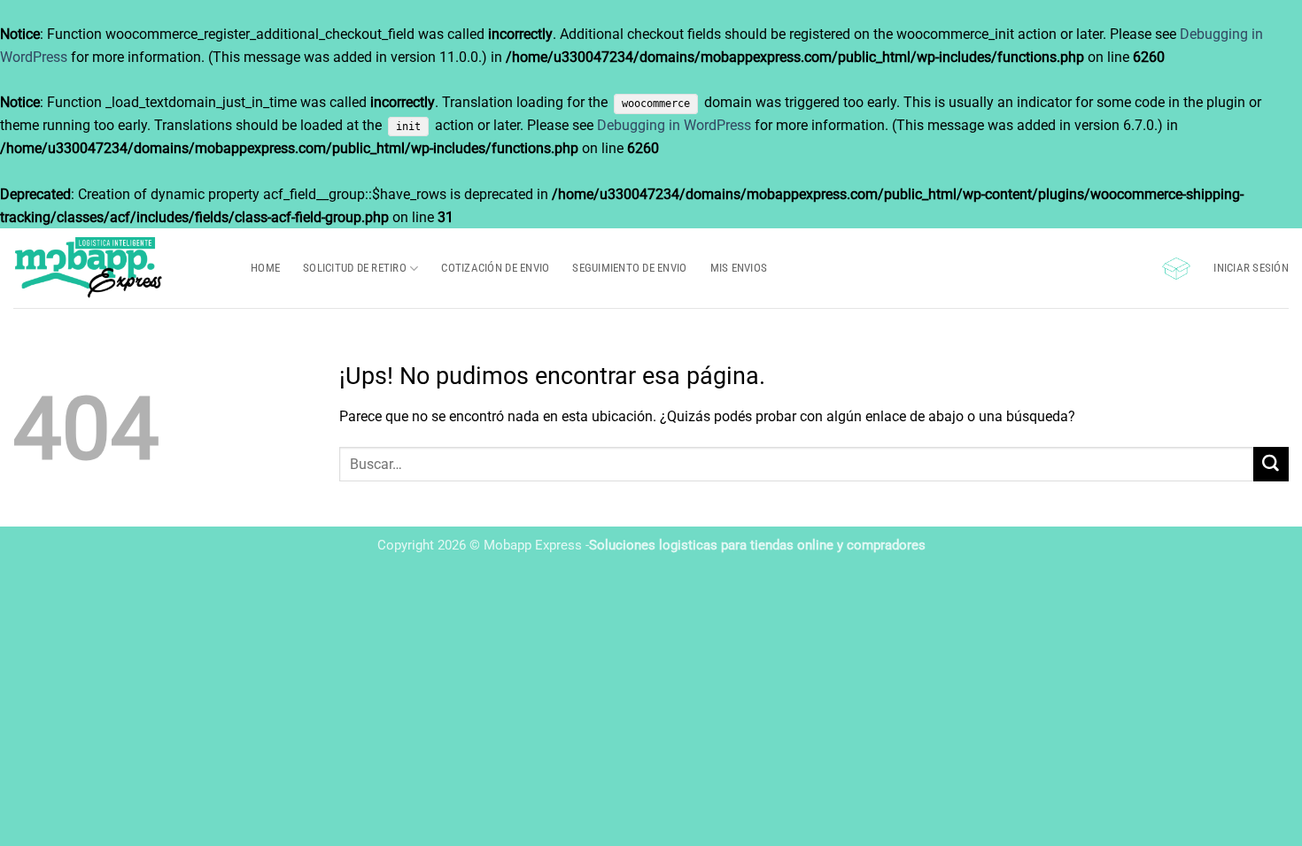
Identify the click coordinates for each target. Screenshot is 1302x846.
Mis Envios (739, 267)
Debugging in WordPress (674, 125)
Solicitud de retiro (355, 267)
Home (265, 267)
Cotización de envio (495, 267)
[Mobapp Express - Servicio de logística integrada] (118, 268)
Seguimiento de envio (629, 267)
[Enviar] (1271, 464)
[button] (1176, 268)
